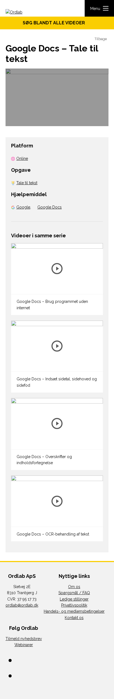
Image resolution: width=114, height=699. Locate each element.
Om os (74, 586)
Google (23, 207)
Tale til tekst (26, 183)
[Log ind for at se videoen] (57, 97)
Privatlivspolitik (74, 605)
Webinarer (23, 645)
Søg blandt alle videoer (55, 22)
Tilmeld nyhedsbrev (24, 638)
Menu (95, 8)
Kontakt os (74, 617)
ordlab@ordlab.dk (22, 605)
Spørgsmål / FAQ (74, 593)
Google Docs (49, 207)
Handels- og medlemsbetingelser (74, 611)
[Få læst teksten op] (86, 39)
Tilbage (100, 39)
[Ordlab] (22, 13)
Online (22, 158)
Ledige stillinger (74, 599)
